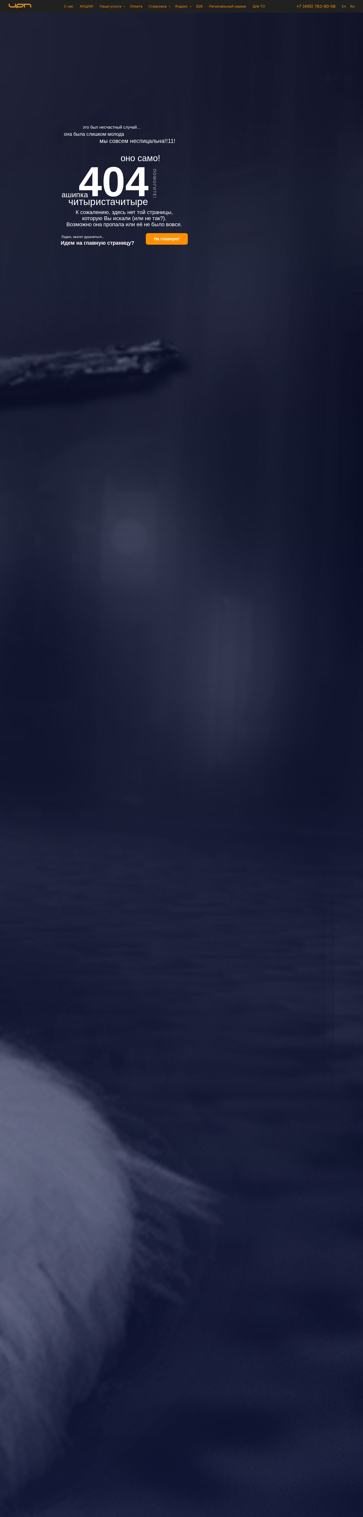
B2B (199, 6)
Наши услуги (111, 6)
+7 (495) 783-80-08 (315, 6)
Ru (352, 6)
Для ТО (259, 6)
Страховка (158, 6)
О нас (68, 6)
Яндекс (182, 6)
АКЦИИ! (86, 6)
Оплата (136, 6)
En (344, 6)
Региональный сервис (227, 6)
